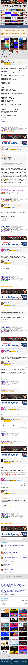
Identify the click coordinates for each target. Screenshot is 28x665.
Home (23, 661)
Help (20, 661)
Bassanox (23, 590)
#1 (26, 66)
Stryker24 (5, 560)
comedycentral (8, 587)
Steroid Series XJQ (17, 589)
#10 (26, 423)
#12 (26, 483)
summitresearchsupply (16, 584)
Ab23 (8, 590)
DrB (6, 586)
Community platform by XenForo (10, 663)
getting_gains (5, 553)
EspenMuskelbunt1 (7, 589)
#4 (26, 254)
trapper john (6, 584)
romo (12, 589)
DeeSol (10, 584)
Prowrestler (11, 590)
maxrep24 (23, 589)
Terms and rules (9, 661)
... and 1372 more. (4, 592)
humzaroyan (8, 583)
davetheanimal (14, 586)
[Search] (26, 27)
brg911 (12, 587)
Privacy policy (15, 661)
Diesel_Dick (11, 581)
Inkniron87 (16, 590)
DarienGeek (6, 581)
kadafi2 (2, 591)
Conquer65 (18, 585)
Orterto (22, 584)
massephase (3, 585)
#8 (26, 367)
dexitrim (24, 583)
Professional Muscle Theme (7, 659)
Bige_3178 (22, 586)
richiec (18, 586)
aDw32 (2, 589)
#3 (26, 210)
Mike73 (2, 584)
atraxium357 (23, 585)
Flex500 (9, 585)
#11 (26, 465)
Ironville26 (2, 587)
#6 (26, 308)
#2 (26, 152)
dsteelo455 (14, 585)
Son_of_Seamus (23, 581)
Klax (4, 548)
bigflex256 (9, 586)
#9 (26, 412)
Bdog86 (18, 587)
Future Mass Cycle (8, 569)
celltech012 (22, 587)
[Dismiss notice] (26, 30)
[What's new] (24, 27)
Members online (4, 579)
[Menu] (1, 26)
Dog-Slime (3, 586)
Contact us (3, 661)
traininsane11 (16, 581)
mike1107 (3, 58)
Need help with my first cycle (10, 552)
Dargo (2, 583)
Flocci (4, 583)
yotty (20, 591)
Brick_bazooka (7, 591)
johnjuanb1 (17, 591)
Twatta (19, 590)
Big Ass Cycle (6, 564)
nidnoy (15, 587)
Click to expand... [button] (14, 165)
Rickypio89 (12, 591)
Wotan (4, 565)
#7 (26, 355)
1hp (12, 583)
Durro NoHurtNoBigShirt (17, 583)
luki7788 (2, 581)
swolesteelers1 (3, 590)
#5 (26, 266)
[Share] (25, 66)
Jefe (7, 585)
